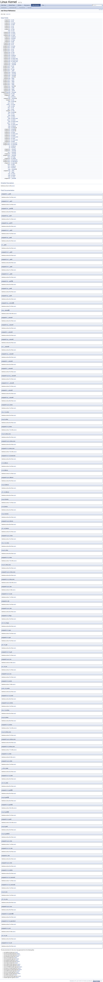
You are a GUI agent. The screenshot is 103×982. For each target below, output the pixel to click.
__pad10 (13, 90)
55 (9, 786)
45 (9, 226)
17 (9, 502)
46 (9, 575)
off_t (9, 113)
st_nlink (13, 24)
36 (9, 284)
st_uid (12, 26)
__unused (13, 98)
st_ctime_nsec (14, 61)
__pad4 (12, 81)
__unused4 (13, 63)
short (9, 46)
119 (10, 560)
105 (10, 808)
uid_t (9, 107)
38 (9, 546)
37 (9, 735)
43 (9, 393)
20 (9, 211)
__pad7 (12, 86)
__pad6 (12, 84)
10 (9, 640)
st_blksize (13, 36)
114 (10, 451)
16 (9, 197)
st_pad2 (13, 112)
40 (9, 488)
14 (9, 706)
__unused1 (13, 72)
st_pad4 (13, 127)
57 (9, 379)
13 (9, 408)
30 (9, 459)
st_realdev (13, 158)
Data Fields (101, 9)
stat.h (8, 14)
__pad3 (12, 80)
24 (9, 328)
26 (9, 255)
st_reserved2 (14, 144)
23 (9, 240)
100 (10, 313)
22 (9, 510)
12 (9, 204)
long (9, 30)
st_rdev (13, 29)
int (9, 20)
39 (9, 291)
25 (9, 350)
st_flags (13, 40)
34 (9, 248)
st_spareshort (14, 161)
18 (9, 619)
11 (9, 597)
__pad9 (12, 89)
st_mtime (13, 33)
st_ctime (13, 35)
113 (10, 430)
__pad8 (12, 87)
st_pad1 (13, 101)
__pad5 (12, 83)
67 (9, 531)
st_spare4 (13, 163)
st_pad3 (13, 115)
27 (9, 306)
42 (9, 299)
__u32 (8, 106)
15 (9, 539)
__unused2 (13, 73)
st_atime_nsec (14, 58)
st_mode (13, 23)
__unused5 (13, 64)
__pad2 (12, 70)
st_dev (12, 20)
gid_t (9, 109)
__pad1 (12, 67)
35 (9, 437)
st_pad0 (13, 129)
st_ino (12, 21)
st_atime (13, 32)
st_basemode (14, 160)
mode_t (8, 104)
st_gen (12, 41)
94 (9, 793)
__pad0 (12, 95)
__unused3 (13, 75)
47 (9, 371)
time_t (8, 116)
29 (9, 779)
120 (10, 582)
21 (9, 473)
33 (9, 277)
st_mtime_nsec (14, 60)
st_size (12, 30)
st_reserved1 (14, 143)
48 (9, 400)
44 (9, 742)
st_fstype (13, 156)
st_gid (12, 27)
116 (10, 728)
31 (9, 219)
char (9, 76)
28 (9, 262)
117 (10, 749)
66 (9, 495)
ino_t (9, 103)
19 (9, 233)
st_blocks (13, 38)
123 (10, 822)
